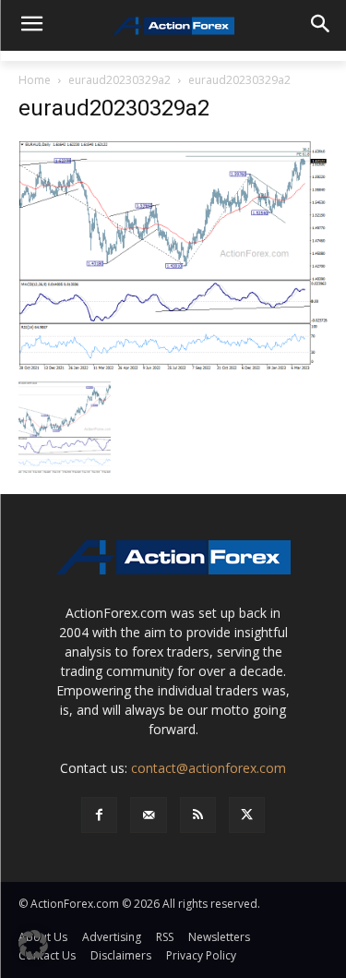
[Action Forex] (173, 26)
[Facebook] (99, 815)
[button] (33, 945)
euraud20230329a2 (119, 80)
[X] (247, 815)
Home (34, 80)
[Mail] (148, 815)
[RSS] (198, 815)
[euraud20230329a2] (173, 254)
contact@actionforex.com (208, 768)
